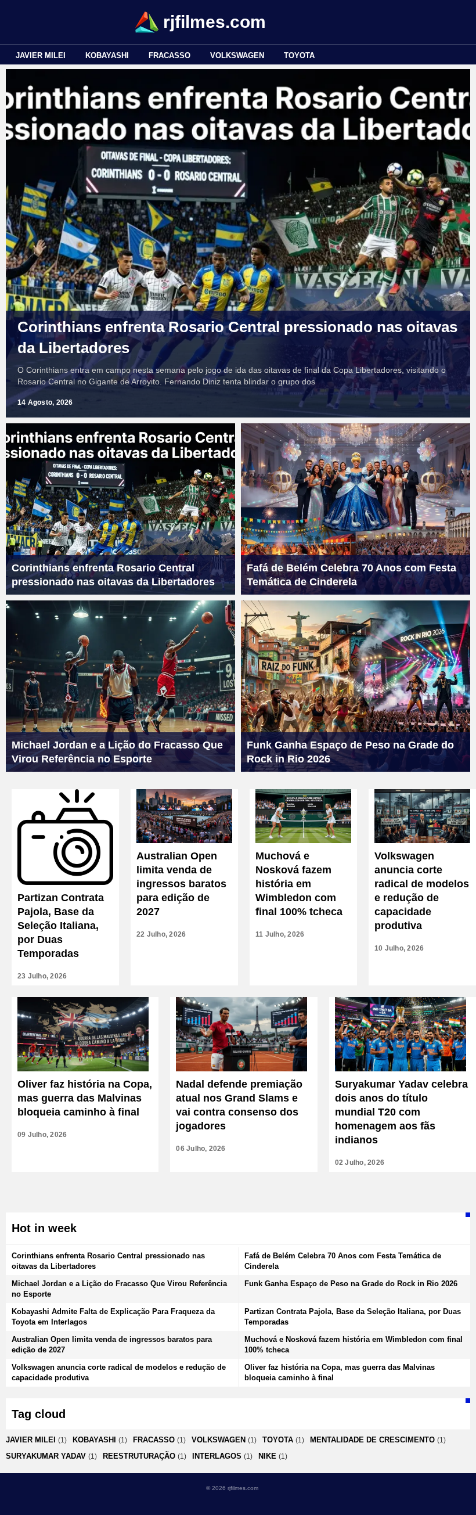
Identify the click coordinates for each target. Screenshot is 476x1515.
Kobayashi (107, 55)
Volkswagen (237, 55)
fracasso (169, 55)
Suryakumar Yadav (46, 1456)
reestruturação (139, 1456)
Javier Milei (41, 55)
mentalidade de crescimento (372, 1439)
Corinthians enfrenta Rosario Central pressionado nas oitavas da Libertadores (237, 337)
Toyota (299, 55)
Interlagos (216, 1456)
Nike (267, 1456)
